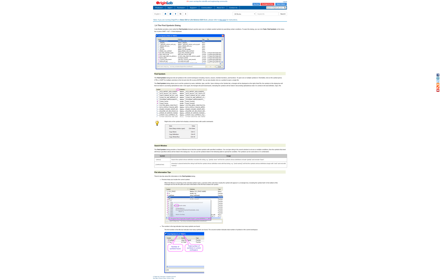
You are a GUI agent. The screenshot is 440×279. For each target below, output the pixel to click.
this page (222, 20)
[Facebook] (437, 74)
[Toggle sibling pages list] (180, 14)
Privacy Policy (162, 278)
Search (283, 14)
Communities (206, 8)
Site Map (155, 278)
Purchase (180, 8)
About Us (220, 8)
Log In (285, 1)
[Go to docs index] (165, 14)
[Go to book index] (170, 14)
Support (193, 8)
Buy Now (256, 4)
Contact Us (233, 8)
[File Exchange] (437, 87)
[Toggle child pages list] (185, 14)
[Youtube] (437, 90)
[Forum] (437, 84)
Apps (169, 8)
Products (158, 8)
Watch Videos (281, 4)
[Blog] (437, 81)
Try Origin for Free (267, 4)
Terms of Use (170, 278)
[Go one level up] (175, 14)
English (157, 14)
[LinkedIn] (437, 78)
